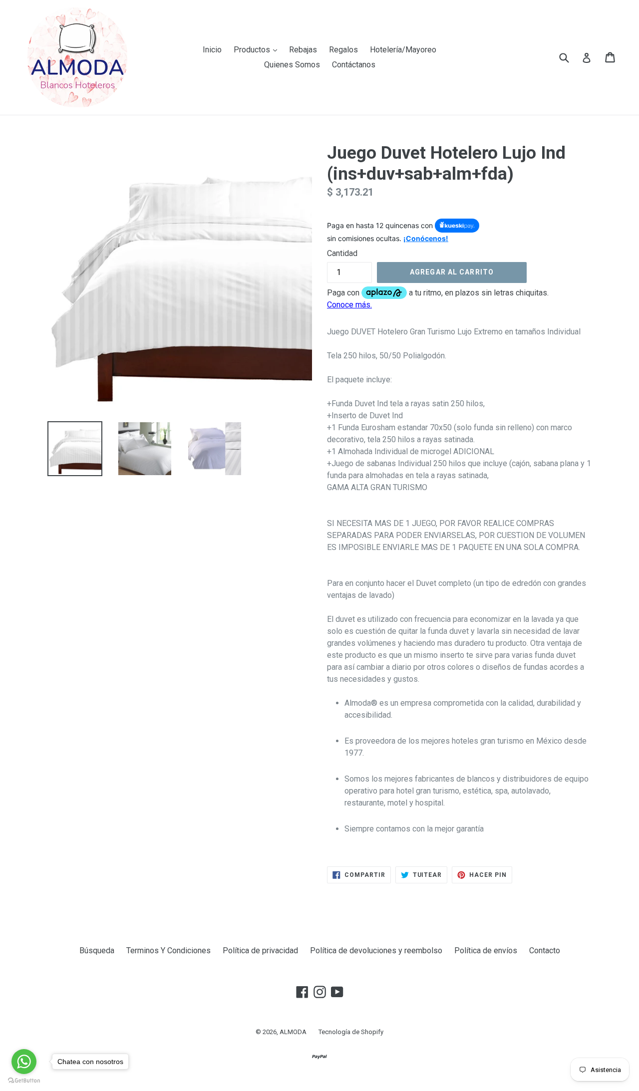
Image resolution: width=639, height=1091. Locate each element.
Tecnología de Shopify (351, 1032)
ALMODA (293, 1032)
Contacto (544, 950)
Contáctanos (353, 64)
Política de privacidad (260, 950)
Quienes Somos (292, 64)
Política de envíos (485, 950)
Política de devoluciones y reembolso (376, 950)
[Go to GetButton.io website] (24, 1081)
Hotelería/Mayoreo (403, 49)
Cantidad (342, 253)
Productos (258, 49)
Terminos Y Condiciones (168, 950)
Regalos (343, 49)
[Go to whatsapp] (23, 1061)
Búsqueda (96, 950)
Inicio (212, 49)
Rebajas (303, 49)
